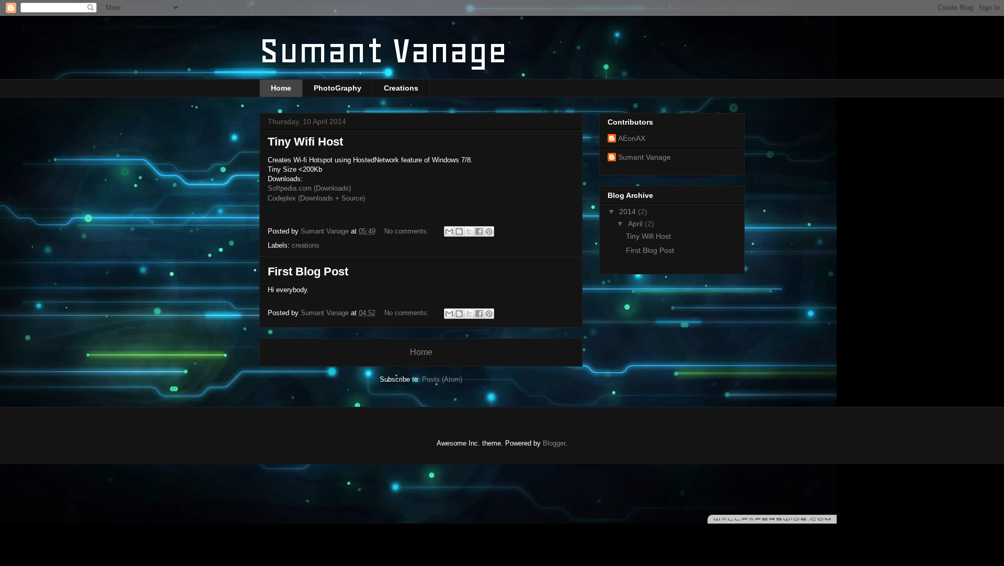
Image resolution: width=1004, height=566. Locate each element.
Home (281, 88)
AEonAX (631, 138)
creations (306, 245)
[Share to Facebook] (479, 231)
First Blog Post (308, 271)
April (636, 223)
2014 (628, 211)
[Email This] (449, 231)
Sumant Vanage (644, 157)
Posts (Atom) (442, 379)
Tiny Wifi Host (305, 141)
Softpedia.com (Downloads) (309, 188)
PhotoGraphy (337, 88)
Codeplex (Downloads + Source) (316, 198)
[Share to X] (469, 231)
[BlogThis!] (459, 231)
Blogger (554, 443)
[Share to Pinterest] (489, 231)
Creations (401, 88)
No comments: (407, 231)
